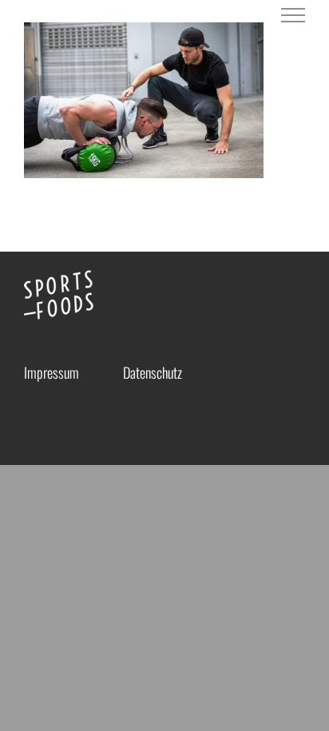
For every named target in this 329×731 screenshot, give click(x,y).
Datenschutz (152, 372)
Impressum (51, 372)
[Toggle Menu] (293, 15)
